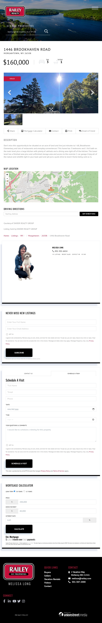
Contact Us (28, 373)
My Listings (56, 254)
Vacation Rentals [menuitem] (52, 579)
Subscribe (19, 352)
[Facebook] (4, 601)
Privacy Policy (45, 471)
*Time (7, 415)
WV (21, 235)
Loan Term (9, 491)
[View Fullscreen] (7, 184)
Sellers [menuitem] (47, 575)
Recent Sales (66, 254)
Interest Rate (11, 516)
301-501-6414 (61, 251)
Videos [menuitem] (47, 582)
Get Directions (88, 214)
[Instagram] (23, 601)
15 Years (29, 491)
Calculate (19, 529)
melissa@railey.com (81, 578)
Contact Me (76, 254)
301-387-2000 (78, 581)
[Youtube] (14, 601)
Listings (14, 235)
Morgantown (33, 235)
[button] (46, 31)
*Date (8, 405)
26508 (44, 235)
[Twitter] (18, 601)
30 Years (19, 491)
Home (6, 235)
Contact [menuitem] (47, 586)
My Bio (83, 254)
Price (7, 498)
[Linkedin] (9, 601)
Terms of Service (58, 471)
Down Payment (11, 507)
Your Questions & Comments (16, 425)
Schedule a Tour (74, 373)
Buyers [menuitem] (47, 572)
